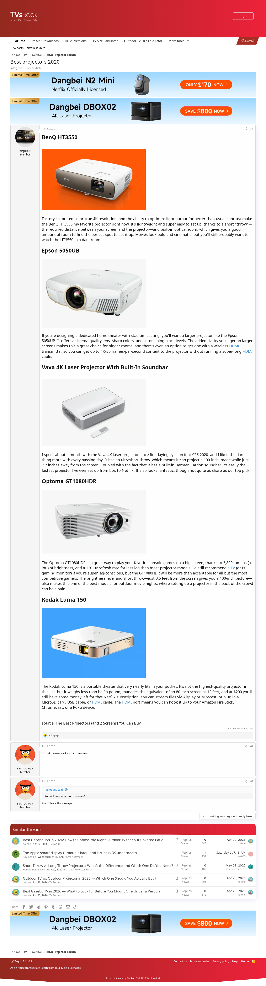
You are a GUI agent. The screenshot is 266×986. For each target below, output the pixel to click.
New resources (36, 48)
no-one (27, 844)
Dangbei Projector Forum (78, 869)
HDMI (234, 345)
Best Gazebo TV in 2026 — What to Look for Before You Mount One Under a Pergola (91, 891)
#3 (251, 781)
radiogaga (25, 768)
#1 (251, 128)
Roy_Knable (29, 857)
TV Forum (54, 844)
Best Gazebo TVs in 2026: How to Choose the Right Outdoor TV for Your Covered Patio (93, 839)
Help (235, 961)
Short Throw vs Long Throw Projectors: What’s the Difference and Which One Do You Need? (98, 865)
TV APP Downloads (45, 41)
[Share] (246, 128)
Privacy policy (220, 961)
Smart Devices (74, 857)
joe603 (242, 856)
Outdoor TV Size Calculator (143, 41)
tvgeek (17, 68)
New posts (16, 48)
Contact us (180, 961)
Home (245, 961)
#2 (251, 746)
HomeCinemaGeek (34, 869)
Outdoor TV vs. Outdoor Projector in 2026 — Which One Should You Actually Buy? (89, 878)
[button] (178, 41)
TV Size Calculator (105, 41)
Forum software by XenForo (133, 978)
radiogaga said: (53, 789)
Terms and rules (199, 961)
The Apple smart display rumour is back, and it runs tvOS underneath (80, 852)
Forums (19, 41)
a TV (231, 567)
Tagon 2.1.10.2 (23, 961)
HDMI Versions (75, 41)
